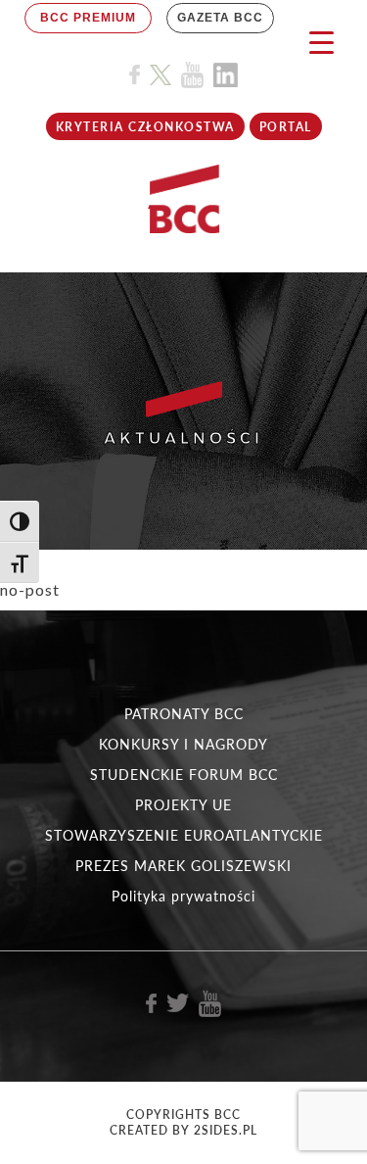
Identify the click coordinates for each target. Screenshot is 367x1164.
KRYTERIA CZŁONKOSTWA (145, 127)
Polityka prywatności (183, 896)
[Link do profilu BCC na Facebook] (134, 75)
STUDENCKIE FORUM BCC (184, 774)
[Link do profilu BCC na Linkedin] (225, 75)
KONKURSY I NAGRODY (183, 744)
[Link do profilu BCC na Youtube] (192, 75)
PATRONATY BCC (184, 713)
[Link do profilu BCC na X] (160, 75)
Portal (285, 127)
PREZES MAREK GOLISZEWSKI (183, 865)
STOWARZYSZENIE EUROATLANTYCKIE (184, 835)
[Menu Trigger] (321, 42)
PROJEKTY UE (183, 805)
